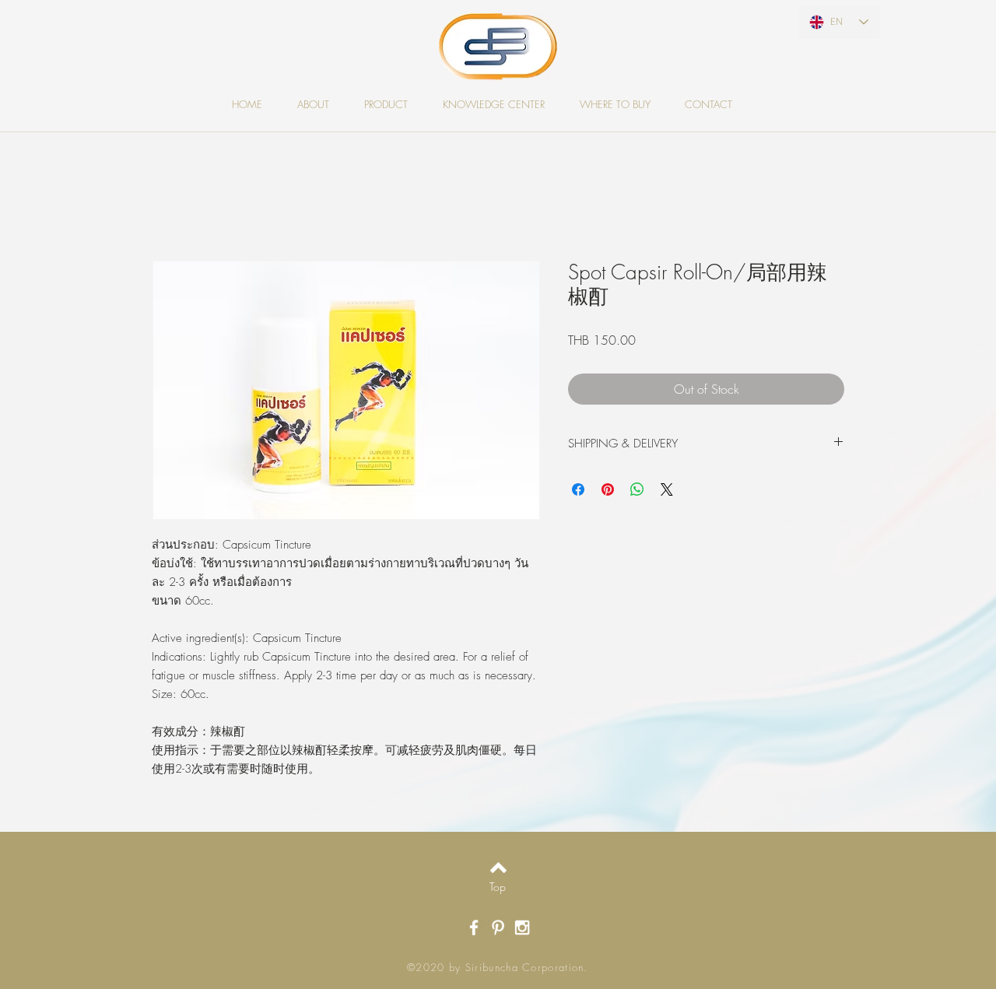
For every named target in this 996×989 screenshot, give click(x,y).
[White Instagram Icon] (522, 927)
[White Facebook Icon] (474, 927)
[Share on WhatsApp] (637, 489)
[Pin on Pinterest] (607, 489)
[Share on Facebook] (578, 489)
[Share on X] (667, 489)
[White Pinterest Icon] (498, 927)
